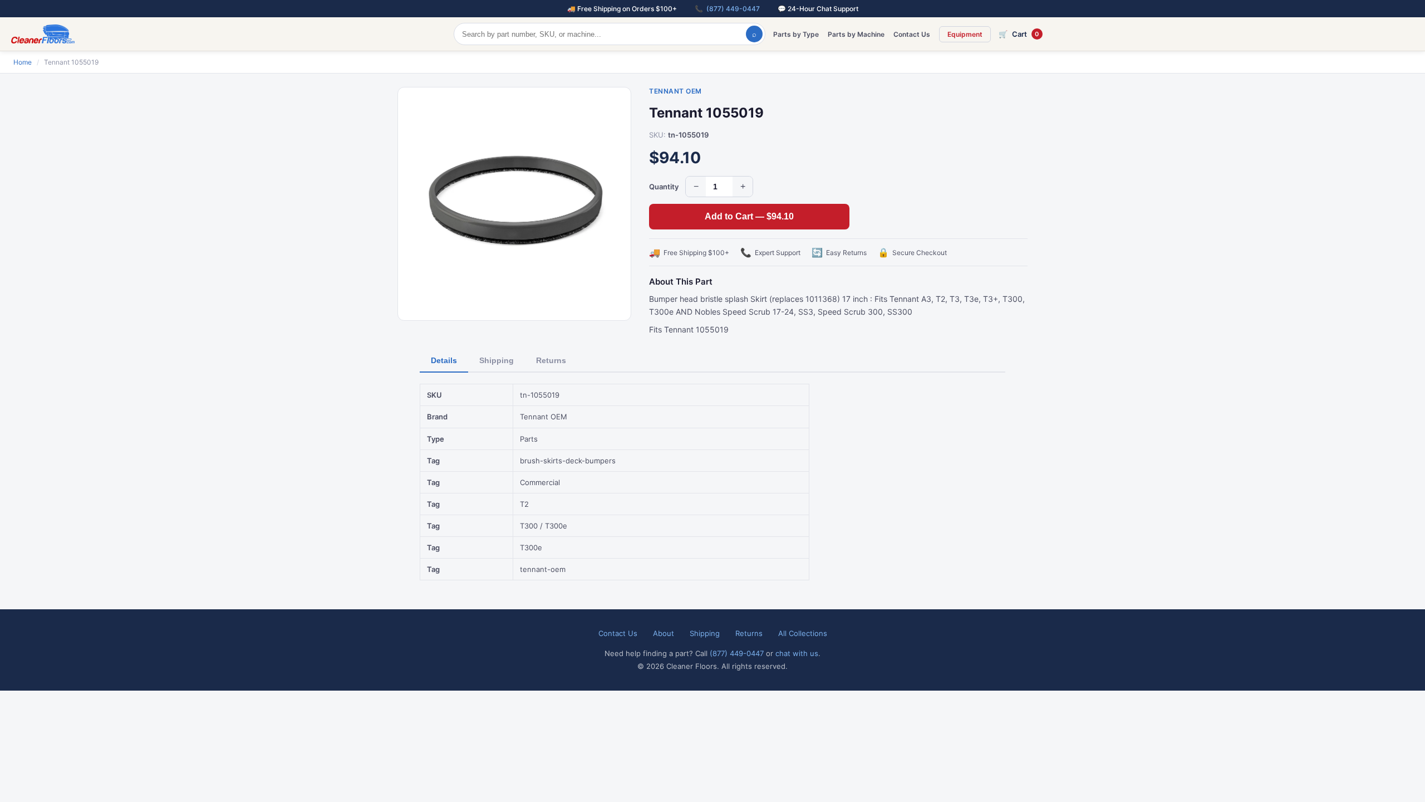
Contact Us (911, 34)
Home (22, 62)
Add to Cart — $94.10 (749, 216)
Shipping (496, 360)
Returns (551, 360)
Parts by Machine (856, 34)
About (663, 633)
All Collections (802, 633)
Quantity (664, 186)
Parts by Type (796, 34)
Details (444, 360)
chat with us (796, 653)
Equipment (964, 34)
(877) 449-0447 (733, 8)
